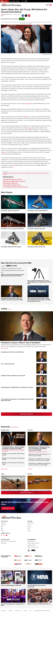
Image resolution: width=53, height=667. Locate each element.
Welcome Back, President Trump (12, 185)
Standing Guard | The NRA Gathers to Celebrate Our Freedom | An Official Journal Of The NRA (39, 459)
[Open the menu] (50, 4)
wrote (14, 165)
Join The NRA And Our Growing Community (36, 586)
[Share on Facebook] (22, 15)
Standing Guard (32, 452)
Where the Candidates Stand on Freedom (14, 181)
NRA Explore (3, 543)
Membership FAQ (31, 545)
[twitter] (25, 15)
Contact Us (3, 525)
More (9, 309)
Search (2, 530)
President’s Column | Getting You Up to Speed (13, 375)
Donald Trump (13, 173)
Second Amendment (26, 173)
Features (29, 527)
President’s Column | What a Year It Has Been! (20, 342)
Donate (17, 1)
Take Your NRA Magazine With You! (11, 585)
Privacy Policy (3, 610)
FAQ (2, 527)
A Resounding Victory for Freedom (12, 179)
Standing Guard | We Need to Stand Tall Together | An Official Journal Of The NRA (12, 299)
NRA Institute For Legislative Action (8, 541)
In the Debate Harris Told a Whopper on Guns (15, 187)
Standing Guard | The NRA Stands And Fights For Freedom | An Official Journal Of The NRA (39, 464)
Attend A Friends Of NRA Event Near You (39, 604)
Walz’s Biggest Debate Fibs (10, 183)
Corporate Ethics (18, 610)
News (2, 15)
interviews (39, 173)
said (40, 109)
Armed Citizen (5, 430)
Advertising (3, 523)
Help (2, 528)
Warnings (25, 610)
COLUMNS (45, 452)
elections (19, 173)
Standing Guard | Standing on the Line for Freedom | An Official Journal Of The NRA (39, 448)
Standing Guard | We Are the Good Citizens (12, 352)
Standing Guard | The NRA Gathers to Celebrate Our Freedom (17, 387)
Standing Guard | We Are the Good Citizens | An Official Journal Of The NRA (39, 455)
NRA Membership (31, 541)
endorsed (28, 103)
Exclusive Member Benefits (33, 543)
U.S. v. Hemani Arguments (8, 364)
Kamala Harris (6, 173)
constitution (34, 173)
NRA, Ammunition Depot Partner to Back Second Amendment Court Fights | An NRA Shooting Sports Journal (39, 300)
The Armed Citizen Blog (14, 450)
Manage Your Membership (33, 547)
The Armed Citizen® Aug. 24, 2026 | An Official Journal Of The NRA (13, 448)
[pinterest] (29, 15)
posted (26, 117)
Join (10, 1)
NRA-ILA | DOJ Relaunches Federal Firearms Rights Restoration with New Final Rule (12, 275)
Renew (13, 1)
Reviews (30, 474)
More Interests (14, 427)
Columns (6, 348)
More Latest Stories (32, 414)
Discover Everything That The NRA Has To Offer (13, 604)
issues (29, 128)
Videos (29, 530)
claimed (3, 152)
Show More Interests (32, 492)
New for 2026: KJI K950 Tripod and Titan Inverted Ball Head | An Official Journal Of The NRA (40, 282)
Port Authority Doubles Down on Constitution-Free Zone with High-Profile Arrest (17, 399)
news (43, 173)
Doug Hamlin (39, 452)
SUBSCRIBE (8, 508)
